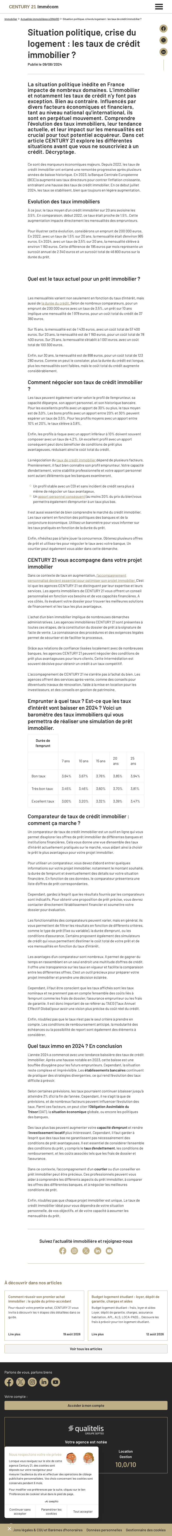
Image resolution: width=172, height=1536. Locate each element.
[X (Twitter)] (86, 1250)
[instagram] (32, 1382)
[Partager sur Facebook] (163, 28)
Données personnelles (104, 1530)
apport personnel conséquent (61, 496)
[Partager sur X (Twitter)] (163, 40)
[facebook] (8, 1382)
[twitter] (20, 1382)
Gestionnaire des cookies (146, 1530)
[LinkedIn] (97, 1250)
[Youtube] (109, 1250)
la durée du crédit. (56, 303)
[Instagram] (74, 1250)
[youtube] (55, 1382)
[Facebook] (62, 1250)
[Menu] (159, 6)
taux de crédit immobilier (76, 460)
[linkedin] (43, 1382)
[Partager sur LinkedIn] (163, 52)
